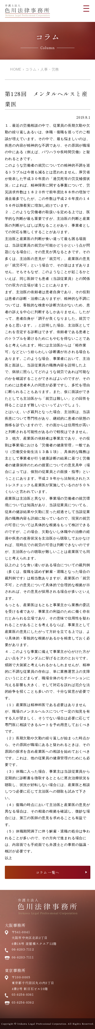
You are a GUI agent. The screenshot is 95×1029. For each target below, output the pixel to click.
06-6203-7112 (23, 949)
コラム (30, 69)
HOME (15, 69)
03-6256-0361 (23, 994)
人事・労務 (49, 69)
